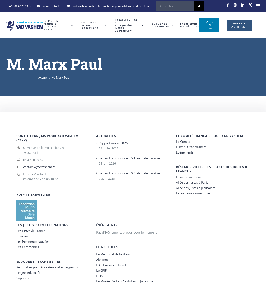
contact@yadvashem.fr (39, 167)
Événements (184, 152)
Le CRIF (101, 270)
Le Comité (183, 141)
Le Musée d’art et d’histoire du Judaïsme (124, 281)
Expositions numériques (193, 193)
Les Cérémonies (27, 247)
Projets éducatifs (28, 273)
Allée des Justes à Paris (192, 182)
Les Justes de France (30, 231)
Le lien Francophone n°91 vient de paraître (129, 158)
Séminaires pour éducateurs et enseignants (47, 267)
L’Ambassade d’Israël (111, 265)
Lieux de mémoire (189, 177)
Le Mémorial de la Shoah (114, 254)
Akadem (102, 259)
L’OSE (100, 276)
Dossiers (22, 236)
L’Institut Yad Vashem (191, 147)
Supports (22, 278)
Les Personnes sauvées (32, 241)
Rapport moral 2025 (113, 143)
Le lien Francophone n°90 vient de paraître (129, 173)
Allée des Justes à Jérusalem (195, 188)
